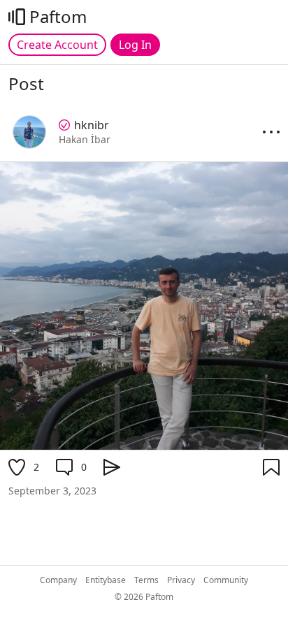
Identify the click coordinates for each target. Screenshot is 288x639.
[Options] (271, 132)
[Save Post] (271, 467)
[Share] (111, 467)
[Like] (16, 467)
